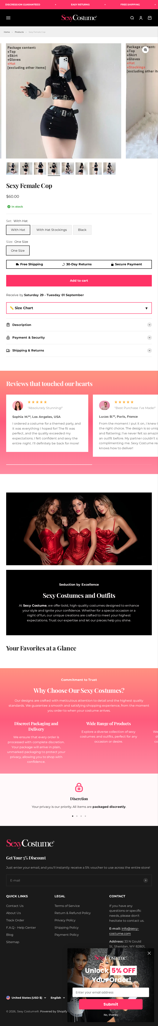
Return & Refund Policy (73, 913)
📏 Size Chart (21, 308)
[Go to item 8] (109, 169)
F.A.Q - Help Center (21, 927)
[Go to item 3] (40, 169)
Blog (9, 935)
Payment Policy (67, 935)
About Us (13, 913)
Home (7, 32)
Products (19, 32)
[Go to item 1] (12, 169)
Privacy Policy (65, 920)
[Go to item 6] (82, 169)
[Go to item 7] (95, 169)
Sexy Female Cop (37, 32)
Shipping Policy (67, 927)
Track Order (15, 920)
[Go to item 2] (26, 169)
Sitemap (12, 942)
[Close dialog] (149, 953)
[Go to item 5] (68, 169)
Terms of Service (67, 906)
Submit (110, 1004)
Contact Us (15, 906)
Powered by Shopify (53, 1011)
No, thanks (111, 1015)
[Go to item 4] (54, 169)
